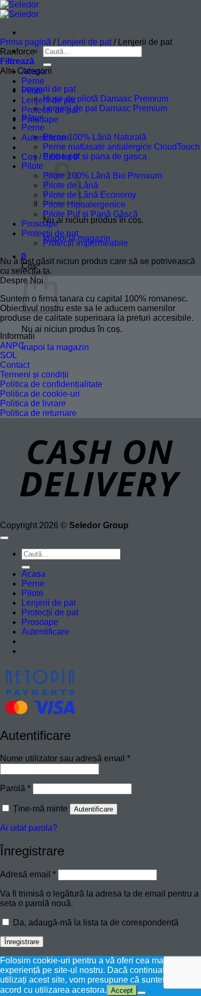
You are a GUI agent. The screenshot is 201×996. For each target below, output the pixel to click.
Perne (32, 81)
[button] (17, 61)
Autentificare (93, 809)
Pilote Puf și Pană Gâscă (90, 214)
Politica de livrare (33, 403)
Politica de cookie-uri (40, 393)
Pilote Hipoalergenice (84, 204)
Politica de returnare (38, 413)
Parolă (15, 788)
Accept (122, 990)
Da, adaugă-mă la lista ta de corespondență (94, 922)
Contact (14, 364)
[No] (141, 992)
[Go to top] (4, 537)
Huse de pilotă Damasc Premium (105, 98)
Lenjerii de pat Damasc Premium (105, 108)
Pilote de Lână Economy (89, 194)
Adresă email (28, 874)
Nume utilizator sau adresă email (65, 758)
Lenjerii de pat (84, 42)
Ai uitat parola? (28, 827)
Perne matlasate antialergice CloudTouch (121, 146)
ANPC (12, 345)
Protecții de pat (49, 233)
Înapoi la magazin (55, 347)
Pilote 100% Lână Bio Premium (102, 175)
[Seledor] (19, 9)
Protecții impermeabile (85, 243)
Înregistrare (21, 942)
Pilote (32, 166)
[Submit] (47, 64)
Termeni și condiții (34, 374)
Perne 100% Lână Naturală (94, 137)
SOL (8, 355)
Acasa (33, 573)
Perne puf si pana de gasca (95, 156)
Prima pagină (25, 42)
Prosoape (39, 223)
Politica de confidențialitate (51, 384)
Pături (32, 117)
